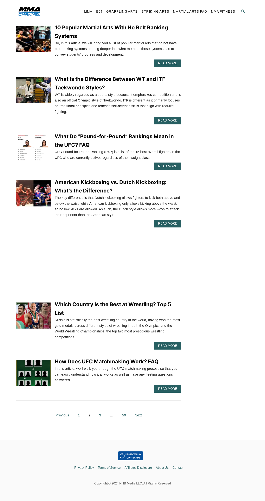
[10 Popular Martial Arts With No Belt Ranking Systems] (33, 40)
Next (138, 415)
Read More (169, 64)
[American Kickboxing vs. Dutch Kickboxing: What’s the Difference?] (33, 195)
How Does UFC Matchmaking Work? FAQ (106, 361)
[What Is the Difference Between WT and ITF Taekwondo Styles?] (33, 92)
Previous (62, 415)
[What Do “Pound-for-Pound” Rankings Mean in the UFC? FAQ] (33, 149)
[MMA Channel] (47, 11)
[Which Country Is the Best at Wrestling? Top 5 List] (33, 317)
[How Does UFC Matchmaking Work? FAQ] (33, 374)
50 (124, 415)
